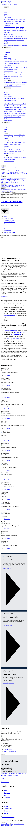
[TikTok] (9, 756)
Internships (17, 63)
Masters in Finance (20, 73)
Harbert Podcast (17, 45)
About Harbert (7, 17)
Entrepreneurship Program (18, 84)
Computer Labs (7, 142)
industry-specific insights (13, 338)
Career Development (13, 136)
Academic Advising (15, 42)
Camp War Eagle (8, 149)
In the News (7, 94)
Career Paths (11, 63)
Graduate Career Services (10, 315)
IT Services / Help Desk (14, 40)
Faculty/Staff (8, 808)
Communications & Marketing (11, 38)
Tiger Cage (21, 149)
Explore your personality (10, 330)
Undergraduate (7, 58)
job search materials (16, 334)
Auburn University (8, 817)
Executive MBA (23, 67)
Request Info (7, 52)
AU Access (21, 157)
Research (6, 87)
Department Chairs (16, 98)
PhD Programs (7, 82)
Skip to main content (6, 1)
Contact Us (6, 15)
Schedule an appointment (10, 232)
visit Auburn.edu (6, 2)
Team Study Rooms (16, 142)
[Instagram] (6, 756)
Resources (7, 189)
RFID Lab (22, 111)
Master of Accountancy (9, 73)
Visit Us (6, 54)
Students (6, 122)
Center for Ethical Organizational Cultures (14, 105)
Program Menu (4, 209)
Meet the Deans (10, 21)
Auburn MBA (7, 65)
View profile (7, 375)
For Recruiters (11, 4)
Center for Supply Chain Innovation (12, 107)
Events (5, 14)
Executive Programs (22, 82)
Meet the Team (7, 223)
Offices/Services (19, 170)
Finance (17, 27)
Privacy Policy (5, 824)
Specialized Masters (8, 71)
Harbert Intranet (8, 120)
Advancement (18, 36)
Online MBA (15, 67)
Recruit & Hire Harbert (9, 222)
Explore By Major (8, 218)
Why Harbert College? (9, 19)
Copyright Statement (17, 824)
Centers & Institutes (8, 102)
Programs (6, 47)
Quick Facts (18, 19)
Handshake (6, 157)
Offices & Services (8, 34)
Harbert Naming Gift (12, 23)
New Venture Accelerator (13, 111)
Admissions (6, 60)
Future (5, 129)
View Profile (7, 385)
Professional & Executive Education (12, 86)
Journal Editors (12, 100)
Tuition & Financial (14, 60)
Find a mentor (7, 230)
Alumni (5, 163)
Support (3, 189)
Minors (14, 61)
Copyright (4, 820)
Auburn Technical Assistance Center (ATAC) (15, 104)
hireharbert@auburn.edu (10, 751)
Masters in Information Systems (11, 74)
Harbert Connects (14, 157)
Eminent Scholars (14, 185)
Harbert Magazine (8, 45)
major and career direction (20, 332)
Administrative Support (9, 36)
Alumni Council (18, 21)
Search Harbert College (6, 194)
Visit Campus (4, 4)
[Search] (2, 166)
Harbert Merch (11, 159)
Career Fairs (15, 149)
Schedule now (4, 296)
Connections (13, 189)
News (5, 12)
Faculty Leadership (8, 96)
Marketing (22, 28)
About (5, 7)
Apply (5, 56)
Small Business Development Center (13, 113)
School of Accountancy (9, 27)
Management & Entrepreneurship (12, 30)
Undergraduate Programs (7, 178)
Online (5, 131)
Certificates (14, 82)
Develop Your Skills (9, 220)
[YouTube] (3, 756)
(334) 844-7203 (8, 749)
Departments (7, 25)
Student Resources (12, 144)
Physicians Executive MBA (10, 69)
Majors (10, 61)
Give (16, 4)
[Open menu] (4, 166)
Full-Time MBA (8, 67)
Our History (24, 45)
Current (5, 127)
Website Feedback (6, 825)
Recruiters (7, 811)
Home (5, 216)
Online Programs (20, 61)
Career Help (7, 797)
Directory (6, 43)
